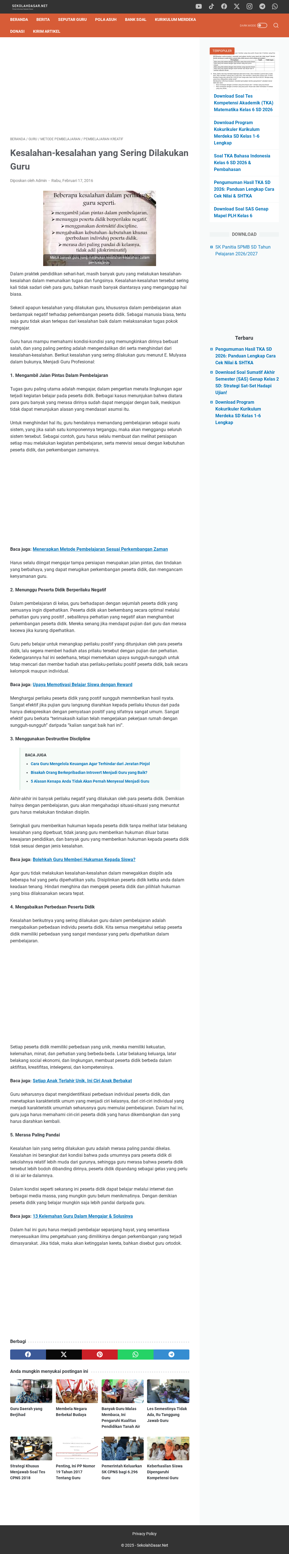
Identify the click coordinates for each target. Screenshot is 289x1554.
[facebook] (224, 7)
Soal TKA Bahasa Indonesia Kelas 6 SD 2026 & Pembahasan (242, 162)
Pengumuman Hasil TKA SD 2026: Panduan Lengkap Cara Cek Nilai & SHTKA (244, 189)
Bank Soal (135, 19)
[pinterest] (100, 1354)
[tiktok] (211, 7)
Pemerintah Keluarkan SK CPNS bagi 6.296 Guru (122, 1472)
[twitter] (237, 7)
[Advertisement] (99, 86)
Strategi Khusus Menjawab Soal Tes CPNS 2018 (27, 1472)
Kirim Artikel (46, 31)
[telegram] (262, 7)
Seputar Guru (72, 19)
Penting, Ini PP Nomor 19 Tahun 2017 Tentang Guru (75, 1472)
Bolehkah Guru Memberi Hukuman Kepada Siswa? (84, 859)
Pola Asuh (106, 19)
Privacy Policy (144, 1533)
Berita (43, 19)
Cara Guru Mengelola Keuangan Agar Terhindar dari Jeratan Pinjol (90, 763)
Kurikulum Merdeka (175, 19)
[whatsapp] (275, 7)
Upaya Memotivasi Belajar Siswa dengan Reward (82, 684)
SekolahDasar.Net (152, 1545)
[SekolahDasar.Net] (35, 7)
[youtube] (199, 7)
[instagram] (249, 7)
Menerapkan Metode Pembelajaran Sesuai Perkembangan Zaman (100, 549)
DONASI (17, 31)
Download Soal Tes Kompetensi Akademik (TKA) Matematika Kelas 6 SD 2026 (243, 102)
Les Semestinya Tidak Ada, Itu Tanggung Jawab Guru (167, 1414)
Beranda (19, 19)
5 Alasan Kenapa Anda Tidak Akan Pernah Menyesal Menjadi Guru (90, 781)
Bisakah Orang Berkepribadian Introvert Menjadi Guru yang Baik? (89, 772)
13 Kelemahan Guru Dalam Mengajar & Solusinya (83, 1216)
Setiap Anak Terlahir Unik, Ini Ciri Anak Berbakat (82, 1080)
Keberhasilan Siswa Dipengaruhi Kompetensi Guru (165, 1472)
